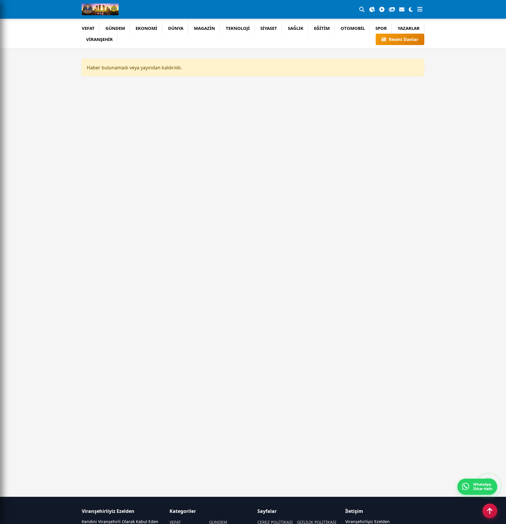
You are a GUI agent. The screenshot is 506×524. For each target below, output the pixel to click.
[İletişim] (401, 9)
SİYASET (268, 28)
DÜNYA (175, 28)
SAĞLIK (295, 28)
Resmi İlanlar (403, 39)
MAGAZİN (204, 28)
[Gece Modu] (411, 9)
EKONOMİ (146, 28)
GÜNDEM (115, 28)
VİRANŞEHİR (99, 39)
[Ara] (362, 9)
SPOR (381, 28)
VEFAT (88, 28)
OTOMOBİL (353, 28)
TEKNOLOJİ (238, 28)
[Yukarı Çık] (490, 511)
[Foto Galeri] (391, 9)
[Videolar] (381, 9)
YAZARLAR (409, 28)
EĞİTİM (322, 28)
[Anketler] (372, 9)
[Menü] (420, 9)
